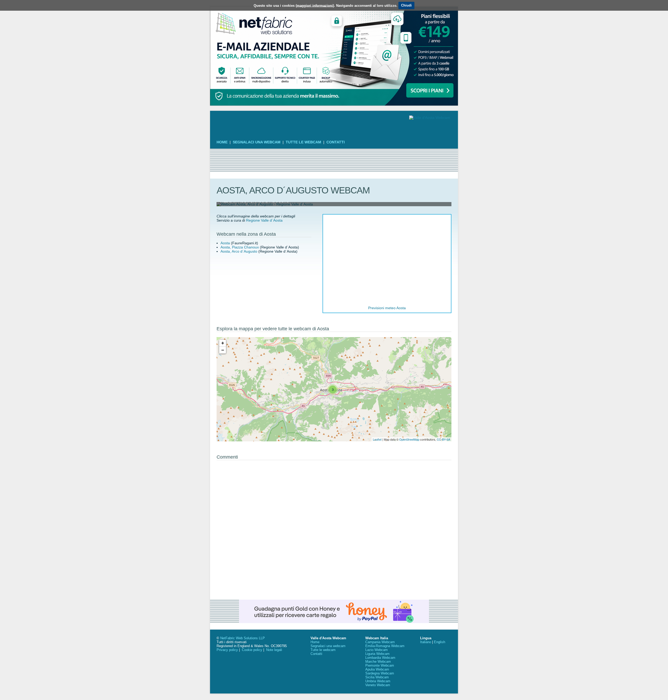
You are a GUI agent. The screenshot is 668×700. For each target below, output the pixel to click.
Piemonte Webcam (379, 665)
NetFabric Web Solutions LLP (242, 638)
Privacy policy (227, 650)
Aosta (225, 243)
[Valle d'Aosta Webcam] (429, 117)
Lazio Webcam (376, 650)
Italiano (425, 642)
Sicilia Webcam (377, 677)
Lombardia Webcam (380, 658)
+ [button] (222, 343)
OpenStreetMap (409, 439)
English (439, 642)
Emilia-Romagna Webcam (384, 646)
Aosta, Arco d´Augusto (238, 251)
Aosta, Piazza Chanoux (239, 247)
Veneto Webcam (377, 685)
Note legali (274, 650)
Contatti (335, 142)
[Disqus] (334, 528)
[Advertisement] (334, 160)
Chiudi (406, 5)
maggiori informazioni (315, 5)
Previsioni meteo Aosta (387, 308)
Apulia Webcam (377, 669)
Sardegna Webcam (379, 673)
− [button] (222, 350)
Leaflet (377, 439)
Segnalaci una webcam (257, 142)
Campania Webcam (380, 642)
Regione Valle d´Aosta (264, 220)
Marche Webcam (378, 662)
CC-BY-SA (443, 439)
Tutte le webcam (303, 142)
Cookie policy (252, 650)
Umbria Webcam (377, 681)
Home (222, 142)
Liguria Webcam (377, 654)
